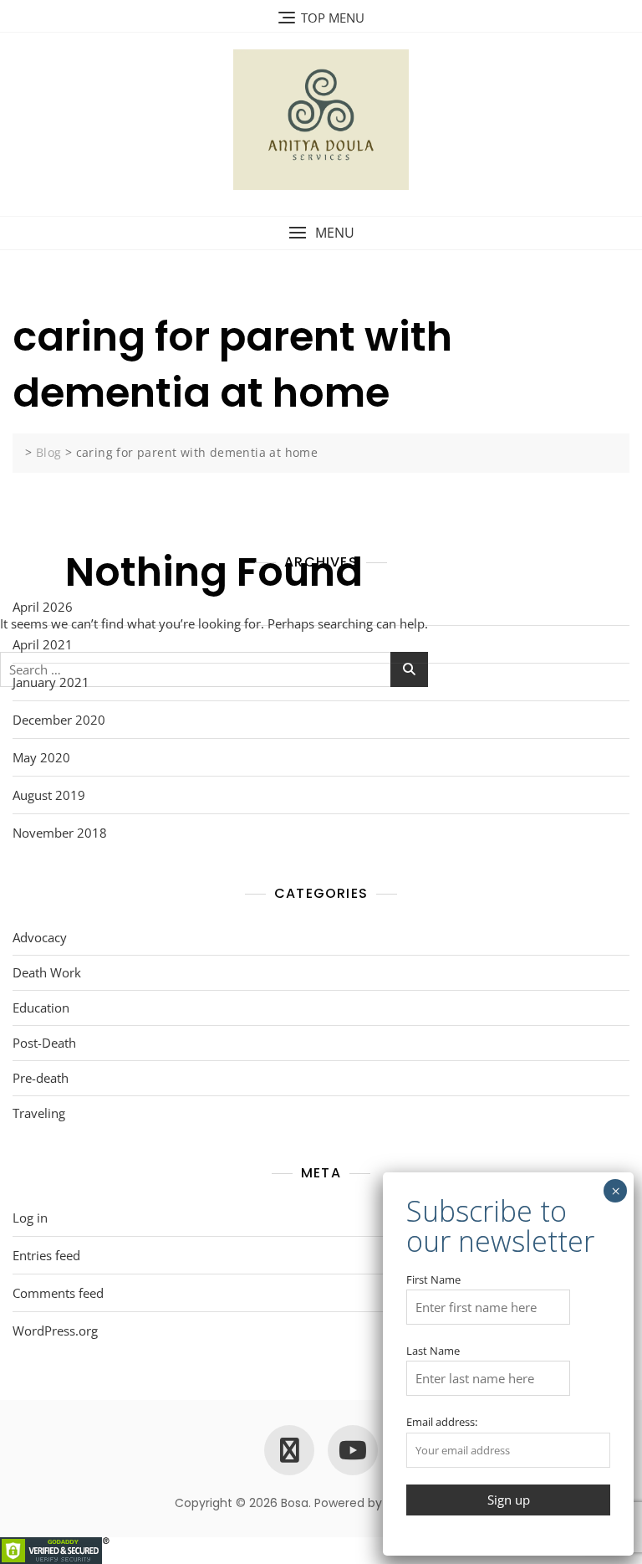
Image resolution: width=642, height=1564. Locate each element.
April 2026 (43, 606)
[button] (321, 233)
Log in (30, 1217)
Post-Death (44, 1042)
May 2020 (41, 757)
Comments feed (58, 1293)
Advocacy (40, 937)
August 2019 (49, 795)
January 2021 (51, 682)
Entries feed (46, 1255)
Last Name (433, 1350)
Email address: (441, 1421)
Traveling (39, 1113)
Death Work (47, 972)
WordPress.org (55, 1330)
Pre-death (41, 1077)
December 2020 (59, 719)
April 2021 (43, 644)
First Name (433, 1279)
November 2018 (60, 832)
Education (41, 1007)
